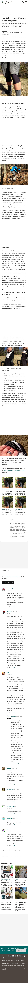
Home (3, 14)
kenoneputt (10, 589)
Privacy (4, 969)
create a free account (15, 577)
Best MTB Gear (9, 965)
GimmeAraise (10, 806)
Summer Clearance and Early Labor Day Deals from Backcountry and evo (6, 883)
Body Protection (5, 489)
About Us (10, 960)
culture (17, 850)
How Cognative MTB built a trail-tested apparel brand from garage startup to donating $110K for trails (20, 906)
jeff (8, 672)
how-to (7, 850)
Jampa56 (9, 818)
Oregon (16, 879)
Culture (6, 14)
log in (7, 577)
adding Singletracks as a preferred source (14, 470)
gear (20, 850)
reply (14, 606)
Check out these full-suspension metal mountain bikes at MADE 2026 (20, 883)
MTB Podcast (10, 963)
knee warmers (12, 850)
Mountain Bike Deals (19, 965)
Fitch (8, 830)
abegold (9, 768)
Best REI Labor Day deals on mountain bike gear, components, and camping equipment (6, 906)
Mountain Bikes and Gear (6, 879)
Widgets (22, 960)
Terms (22, 968)
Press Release (18, 900)
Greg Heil (5, 31)
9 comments (6, 34)
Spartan (9, 611)
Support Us (16, 960)
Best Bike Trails (18, 963)
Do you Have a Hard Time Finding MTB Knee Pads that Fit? (7, 493)
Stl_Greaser (10, 789)
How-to (9, 14)
